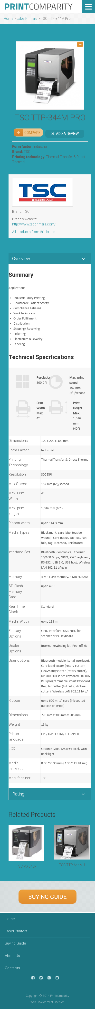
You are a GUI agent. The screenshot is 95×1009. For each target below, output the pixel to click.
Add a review (67, 134)
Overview (21, 258)
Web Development (41, 1002)
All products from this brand (33, 232)
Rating (18, 794)
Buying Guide (47, 896)
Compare (32, 133)
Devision (59, 1002)
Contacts (12, 968)
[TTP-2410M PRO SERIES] (50, 75)
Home (8, 19)
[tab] (50, 258)
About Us (12, 956)
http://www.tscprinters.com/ (34, 224)
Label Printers (27, 19)
